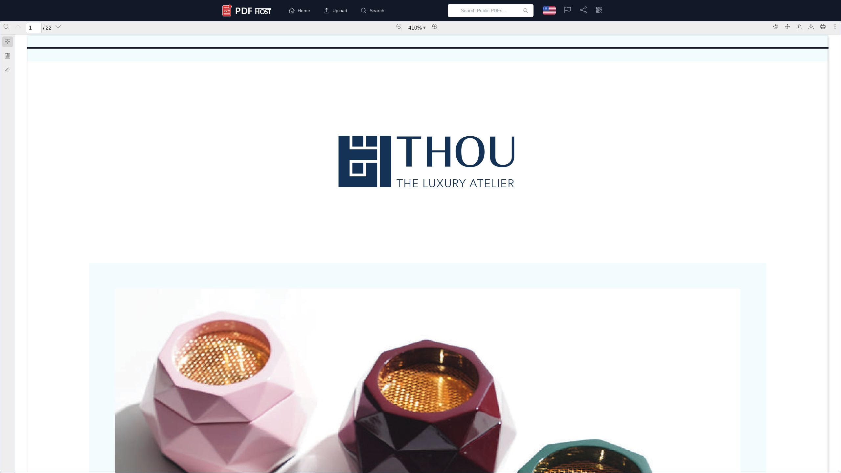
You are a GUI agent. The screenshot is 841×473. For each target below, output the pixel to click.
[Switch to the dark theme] (775, 26)
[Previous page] (18, 26)
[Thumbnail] (7, 41)
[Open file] (799, 26)
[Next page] (58, 26)
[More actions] (835, 26)
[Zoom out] (399, 26)
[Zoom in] (435, 26)
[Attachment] (7, 70)
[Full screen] (787, 26)
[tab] (7, 43)
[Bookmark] (7, 56)
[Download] (811, 26)
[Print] (823, 26)
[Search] (6, 26)
